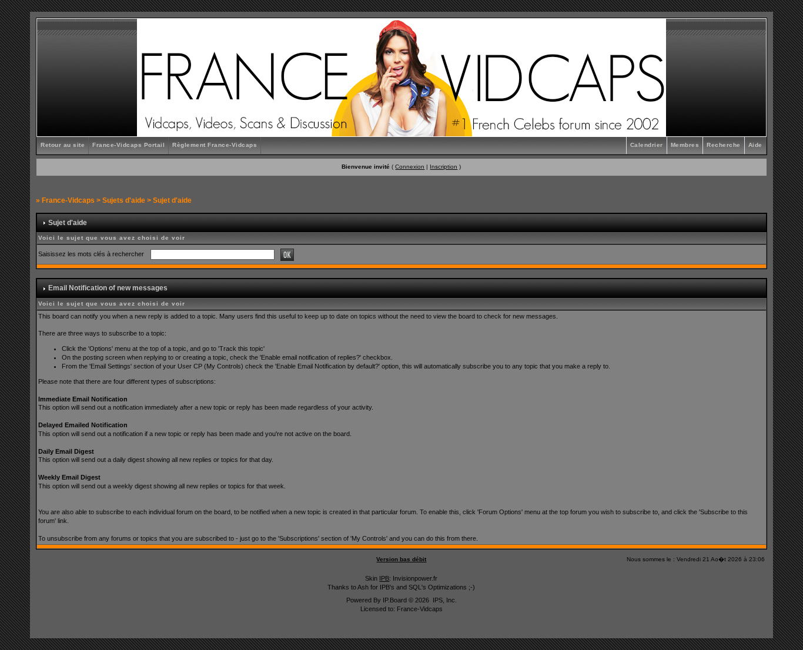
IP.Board (395, 600)
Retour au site (63, 145)
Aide (755, 145)
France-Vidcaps (68, 200)
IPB (384, 578)
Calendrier (646, 145)
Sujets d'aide (123, 200)
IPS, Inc (444, 600)
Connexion (409, 166)
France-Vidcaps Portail (128, 145)
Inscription (443, 166)
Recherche (724, 145)
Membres (685, 145)
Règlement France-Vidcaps (214, 145)
